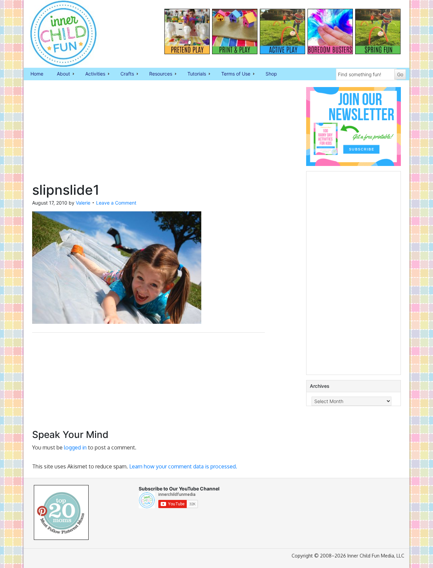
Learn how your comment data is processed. (183, 466)
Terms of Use (232, 74)
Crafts (124, 74)
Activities (91, 74)
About (60, 74)
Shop (271, 74)
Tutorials (193, 74)
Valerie (83, 203)
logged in (75, 447)
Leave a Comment (116, 203)
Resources (157, 74)
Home (36, 74)
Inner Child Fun (57, 34)
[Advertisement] (148, 134)
